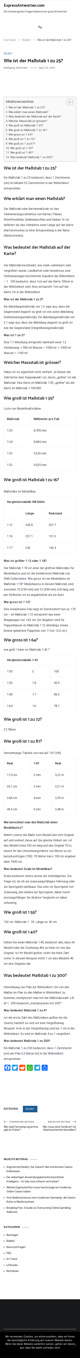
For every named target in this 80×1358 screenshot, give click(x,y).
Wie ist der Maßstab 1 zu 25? (27, 107)
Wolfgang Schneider (16, 68)
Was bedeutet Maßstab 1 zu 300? (31, 157)
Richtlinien (13, 1271)
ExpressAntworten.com (24, 5)
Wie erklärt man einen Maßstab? (28, 112)
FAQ (9, 1253)
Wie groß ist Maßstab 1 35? (26, 125)
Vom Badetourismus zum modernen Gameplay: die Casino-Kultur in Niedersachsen (41, 1199)
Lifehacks (12, 1265)
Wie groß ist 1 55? (21, 148)
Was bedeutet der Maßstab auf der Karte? (35, 116)
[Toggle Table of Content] (68, 102)
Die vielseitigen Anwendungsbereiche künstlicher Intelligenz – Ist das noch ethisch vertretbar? (35, 1179)
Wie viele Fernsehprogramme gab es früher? (21, 1126)
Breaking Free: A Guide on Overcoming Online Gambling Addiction (39, 1209)
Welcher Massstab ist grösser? (28, 121)
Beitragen (12, 1234)
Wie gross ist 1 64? (21, 134)
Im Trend (12, 1258)
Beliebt (8, 53)
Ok (40, 1352)
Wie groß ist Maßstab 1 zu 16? (28, 130)
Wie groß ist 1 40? (21, 152)
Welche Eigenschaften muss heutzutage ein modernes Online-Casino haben (39, 1189)
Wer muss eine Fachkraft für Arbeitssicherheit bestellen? (59, 1126)
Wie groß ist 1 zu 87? (22, 143)
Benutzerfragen (16, 1247)
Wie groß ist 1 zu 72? (22, 139)
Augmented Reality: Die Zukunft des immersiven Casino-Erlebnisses (40, 1169)
